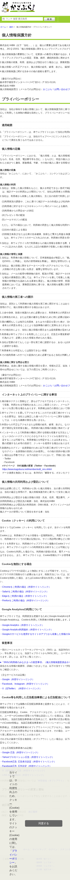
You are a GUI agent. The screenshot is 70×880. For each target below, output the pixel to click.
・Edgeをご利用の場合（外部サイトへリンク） (24, 596)
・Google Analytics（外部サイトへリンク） (22, 625)
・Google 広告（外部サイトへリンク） (19, 752)
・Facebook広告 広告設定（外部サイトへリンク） (26, 766)
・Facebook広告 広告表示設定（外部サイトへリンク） (28, 761)
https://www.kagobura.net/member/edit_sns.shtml (27, 469)
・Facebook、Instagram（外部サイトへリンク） (24, 684)
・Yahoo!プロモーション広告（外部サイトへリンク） (27, 757)
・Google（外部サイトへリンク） (17, 679)
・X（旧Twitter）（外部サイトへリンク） (21, 688)
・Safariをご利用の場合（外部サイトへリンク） (24, 591)
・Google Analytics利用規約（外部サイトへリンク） (26, 629)
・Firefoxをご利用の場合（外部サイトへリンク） (24, 600)
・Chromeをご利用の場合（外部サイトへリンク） (25, 587)
